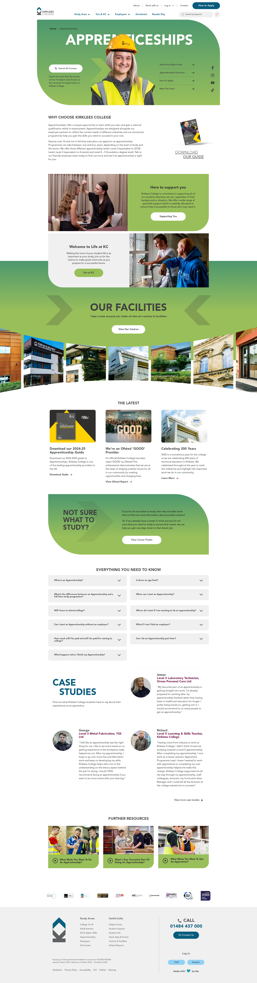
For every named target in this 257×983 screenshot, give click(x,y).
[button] (73, 840)
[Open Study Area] (88, 14)
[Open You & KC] (108, 14)
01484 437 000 (186, 926)
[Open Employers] (128, 14)
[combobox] (196, 14)
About (136, 6)
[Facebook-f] (213, 68)
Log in (167, 6)
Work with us (152, 6)
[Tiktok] (213, 90)
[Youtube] (213, 83)
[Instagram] (213, 75)
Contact (184, 6)
